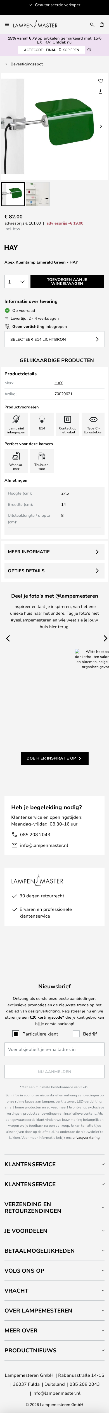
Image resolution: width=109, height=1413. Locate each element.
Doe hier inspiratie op (51, 758)
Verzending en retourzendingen (32, 1207)
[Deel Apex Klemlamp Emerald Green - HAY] (100, 91)
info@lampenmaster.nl (44, 845)
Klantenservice (30, 1164)
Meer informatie (29, 551)
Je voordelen (26, 1230)
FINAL (51, 49)
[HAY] (32, 247)
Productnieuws (30, 1350)
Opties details (26, 571)
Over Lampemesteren (38, 1310)
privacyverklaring (85, 1137)
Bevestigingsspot (27, 64)
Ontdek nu (62, 42)
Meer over (20, 1330)
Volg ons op (24, 1270)
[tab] (54, 1164)
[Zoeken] (92, 24)
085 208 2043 (35, 834)
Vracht (16, 1290)
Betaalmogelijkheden (39, 1250)
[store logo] (38, 24)
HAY (58, 382)
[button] (13, 194)
